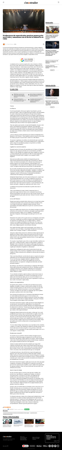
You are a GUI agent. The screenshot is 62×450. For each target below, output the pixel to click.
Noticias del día (50, 85)
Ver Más (52, 107)
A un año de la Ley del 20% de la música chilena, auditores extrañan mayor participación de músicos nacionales (39, 425)
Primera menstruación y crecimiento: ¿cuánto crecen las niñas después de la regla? (20, 100)
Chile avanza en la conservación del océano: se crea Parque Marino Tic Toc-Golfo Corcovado (18, 425)
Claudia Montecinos (10, 44)
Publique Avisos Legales (35, 438)
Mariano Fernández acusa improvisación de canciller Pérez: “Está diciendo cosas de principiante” (52, 53)
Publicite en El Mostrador (36, 437)
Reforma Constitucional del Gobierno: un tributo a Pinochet (52, 62)
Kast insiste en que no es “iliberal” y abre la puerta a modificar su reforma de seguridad (52, 102)
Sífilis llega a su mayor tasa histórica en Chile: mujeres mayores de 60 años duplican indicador (19, 96)
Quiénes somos (22, 436)
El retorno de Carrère (51, 98)
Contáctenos (34, 439)
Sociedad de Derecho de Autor (7, 414)
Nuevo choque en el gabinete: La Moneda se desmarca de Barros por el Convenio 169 (36, 95)
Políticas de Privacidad (23, 439)
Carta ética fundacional (23, 437)
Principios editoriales (23, 438)
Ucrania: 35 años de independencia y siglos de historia (51, 66)
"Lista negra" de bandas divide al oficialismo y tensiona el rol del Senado (52, 37)
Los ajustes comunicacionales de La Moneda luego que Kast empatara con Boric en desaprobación (36, 100)
